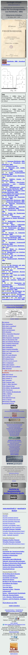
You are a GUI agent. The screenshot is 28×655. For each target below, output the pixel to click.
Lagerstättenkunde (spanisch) (14, 444)
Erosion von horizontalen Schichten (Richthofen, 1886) (13, 280)
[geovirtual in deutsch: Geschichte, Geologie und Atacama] (14, 462)
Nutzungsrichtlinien (14, 473)
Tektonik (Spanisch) (14, 443)
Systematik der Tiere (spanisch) (12, 527)
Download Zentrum (14, 435)
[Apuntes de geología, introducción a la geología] (14, 439)
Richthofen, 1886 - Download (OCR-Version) (14, 417)
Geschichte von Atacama (10, 578)
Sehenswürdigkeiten (9, 576)
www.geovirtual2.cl (9, 508)
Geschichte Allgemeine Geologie (14, 425)
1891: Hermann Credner (9, 376)
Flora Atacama (7, 585)
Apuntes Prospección (9, 523)
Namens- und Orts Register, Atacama (14, 599)
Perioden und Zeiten (14, 451)
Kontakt (14, 481)
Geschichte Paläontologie (14, 427)
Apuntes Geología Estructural (11, 519)
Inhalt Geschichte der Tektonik (14, 430)
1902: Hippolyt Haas (8, 386)
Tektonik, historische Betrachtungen (14, 561)
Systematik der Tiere (14, 450)
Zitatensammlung (14, 453)
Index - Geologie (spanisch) (11, 535)
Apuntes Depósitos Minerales (11, 521)
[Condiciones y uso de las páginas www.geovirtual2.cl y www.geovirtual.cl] (18, 618)
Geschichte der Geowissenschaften (14, 424)
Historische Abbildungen (14, 448)
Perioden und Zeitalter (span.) (11, 525)
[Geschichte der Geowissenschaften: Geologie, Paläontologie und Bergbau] (14, 317)
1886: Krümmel (7, 368)
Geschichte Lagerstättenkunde (12, 559)
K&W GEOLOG (14, 653)
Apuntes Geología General (10, 518)
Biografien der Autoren (14, 432)
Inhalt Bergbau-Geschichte (14, 431)
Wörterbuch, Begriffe (8, 401)
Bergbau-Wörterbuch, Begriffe (14, 493)
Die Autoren (5, 322)
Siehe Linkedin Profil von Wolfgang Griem (14, 624)
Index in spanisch (14, 454)
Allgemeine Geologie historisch (12, 553)
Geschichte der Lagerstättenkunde (14, 428)
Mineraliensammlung (14, 447)
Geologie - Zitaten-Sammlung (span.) (13, 533)
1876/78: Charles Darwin (9, 361)
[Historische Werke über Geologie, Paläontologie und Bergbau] (14, 421)
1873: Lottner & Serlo (8, 357)
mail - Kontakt (14, 623)
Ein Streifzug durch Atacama (11, 574)
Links (4, 597)
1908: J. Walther (7, 394)
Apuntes (5, 516)
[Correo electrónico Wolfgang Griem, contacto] (16, 618)
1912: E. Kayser (7, 399)
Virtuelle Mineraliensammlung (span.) (14, 531)
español (12, 318)
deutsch (17, 318)
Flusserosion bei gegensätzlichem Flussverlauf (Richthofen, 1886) (13, 285)
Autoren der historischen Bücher (13, 567)
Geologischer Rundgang (14, 446)
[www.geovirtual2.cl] (14, 464)
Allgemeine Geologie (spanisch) (14, 442)
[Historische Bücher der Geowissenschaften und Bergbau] (14, 414)
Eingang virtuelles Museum (11, 540)
